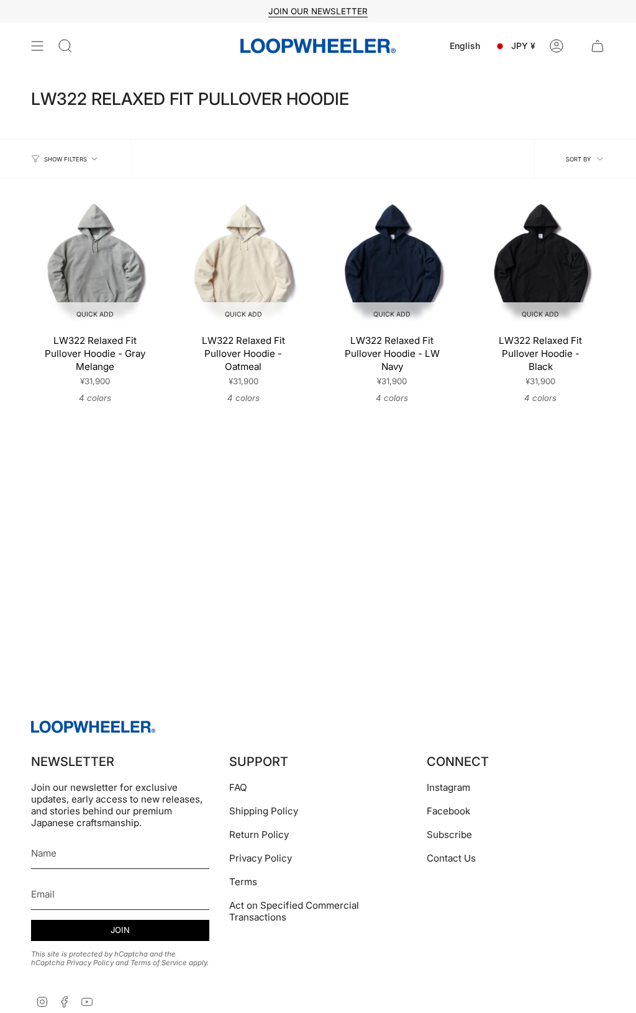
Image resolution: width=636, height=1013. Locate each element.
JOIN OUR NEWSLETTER (318, 11)
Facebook (448, 811)
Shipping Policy (263, 811)
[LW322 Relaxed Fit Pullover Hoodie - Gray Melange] (94, 263)
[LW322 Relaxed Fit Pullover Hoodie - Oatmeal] (243, 263)
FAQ (238, 787)
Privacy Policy (90, 962)
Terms (243, 882)
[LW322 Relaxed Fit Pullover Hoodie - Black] (540, 263)
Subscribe (449, 834)
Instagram (448, 787)
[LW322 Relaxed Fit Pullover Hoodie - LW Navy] (392, 263)
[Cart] (597, 46)
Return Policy (259, 834)
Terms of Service (158, 962)
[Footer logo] (93, 727)
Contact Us (451, 858)
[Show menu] (37, 46)
